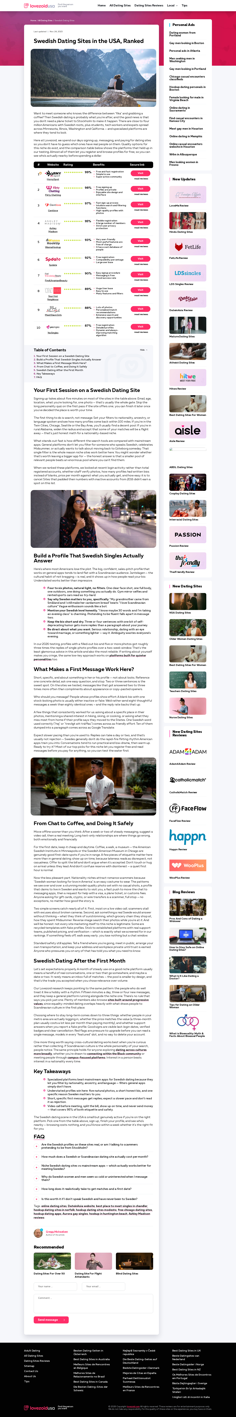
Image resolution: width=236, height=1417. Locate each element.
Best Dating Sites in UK (186, 1351)
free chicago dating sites (135, 1210)
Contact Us (31, 1371)
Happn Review (178, 849)
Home (102, 5)
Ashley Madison (52, 230)
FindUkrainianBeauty (53, 281)
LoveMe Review (178, 206)
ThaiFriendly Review (181, 572)
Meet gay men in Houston (186, 129)
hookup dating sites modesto (96, 1210)
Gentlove (53, 211)
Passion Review (178, 546)
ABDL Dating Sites (181, 467)
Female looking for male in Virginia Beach (186, 99)
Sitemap (29, 1366)
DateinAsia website (81, 1206)
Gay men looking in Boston (186, 43)
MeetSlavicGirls (53, 315)
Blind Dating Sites (127, 1274)
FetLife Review (178, 258)
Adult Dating (32, 1351)
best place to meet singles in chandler (121, 1206)
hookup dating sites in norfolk (54, 1210)
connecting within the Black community (114, 1053)
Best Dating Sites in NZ (186, 1369)
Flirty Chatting (53, 195)
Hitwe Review (177, 389)
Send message (48, 1319)
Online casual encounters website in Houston (185, 145)
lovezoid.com (133, 1407)
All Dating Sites (120, 5)
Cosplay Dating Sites (182, 493)
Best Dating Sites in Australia (92, 1359)
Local (171, 5)
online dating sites (54, 1206)
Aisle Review (177, 441)
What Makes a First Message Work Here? (61, 363)
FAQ (39, 377)
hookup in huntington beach (108, 1213)
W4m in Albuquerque (183, 154)
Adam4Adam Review (182, 764)
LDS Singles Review (181, 284)
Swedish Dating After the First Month (59, 370)
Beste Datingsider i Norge (188, 1364)
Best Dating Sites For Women (187, 415)
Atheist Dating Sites (182, 363)
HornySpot (53, 179)
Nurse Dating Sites (181, 717)
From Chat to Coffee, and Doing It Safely (62, 367)
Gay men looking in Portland (187, 69)
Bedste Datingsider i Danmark (141, 1368)
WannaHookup (53, 247)
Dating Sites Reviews (149, 5)
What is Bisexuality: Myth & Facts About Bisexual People (187, 1035)
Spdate (53, 265)
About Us (30, 1376)
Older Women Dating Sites (185, 639)
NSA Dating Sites (180, 613)
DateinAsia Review (181, 310)
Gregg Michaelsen (57, 1232)
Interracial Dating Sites (183, 520)
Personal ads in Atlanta (184, 51)
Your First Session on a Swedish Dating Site (62, 356)
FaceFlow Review (179, 821)
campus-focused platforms (86, 1057)
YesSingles (53, 333)
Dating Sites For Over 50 (49, 1274)
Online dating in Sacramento (179, 109)
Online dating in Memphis (185, 136)
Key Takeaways (46, 374)
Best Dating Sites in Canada (91, 1382)
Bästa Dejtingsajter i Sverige (189, 1383)
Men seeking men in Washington (182, 60)
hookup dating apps (47, 1213)
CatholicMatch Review (183, 792)
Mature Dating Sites (182, 336)
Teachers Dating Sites (183, 691)
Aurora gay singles (75, 1213)
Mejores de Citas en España (139, 1373)
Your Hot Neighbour (53, 298)
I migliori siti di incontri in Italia (191, 1397)
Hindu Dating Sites (181, 232)
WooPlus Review (179, 878)
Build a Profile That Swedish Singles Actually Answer (69, 359)
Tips (184, 5)
